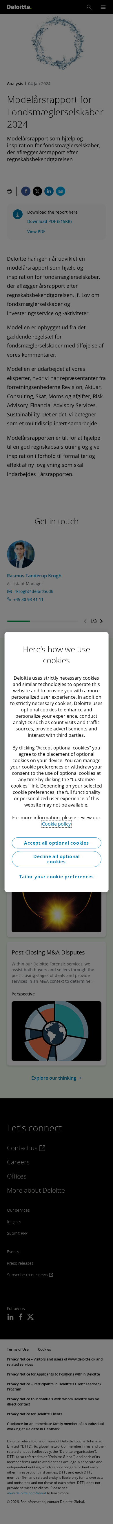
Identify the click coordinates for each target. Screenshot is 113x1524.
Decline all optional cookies (56, 859)
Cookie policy (56, 824)
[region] (57, 762)
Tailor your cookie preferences (56, 876)
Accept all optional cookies (56, 843)
